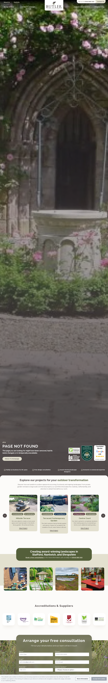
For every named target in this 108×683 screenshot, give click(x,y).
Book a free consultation (35, 557)
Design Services (9, 7)
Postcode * (22, 667)
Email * (21, 659)
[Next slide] (103, 516)
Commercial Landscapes (82, 7)
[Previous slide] (5, 516)
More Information (82, 679)
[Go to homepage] (54, 5)
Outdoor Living (99, 7)
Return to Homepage (12, 459)
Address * (58, 659)
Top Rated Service (99, 447)
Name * (21, 651)
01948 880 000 (81, 1)
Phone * (57, 651)
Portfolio (17, 2)
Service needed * (60, 667)
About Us (7, 2)
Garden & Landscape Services (28, 8)
